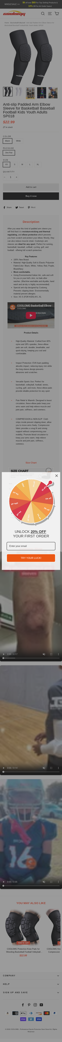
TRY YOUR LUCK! (31, 558)
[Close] (56, 475)
